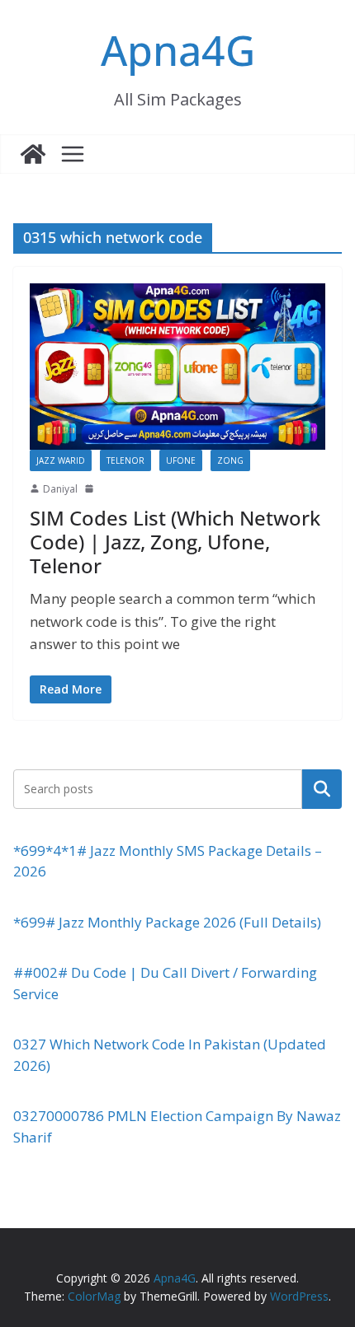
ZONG (230, 460)
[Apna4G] (33, 154)
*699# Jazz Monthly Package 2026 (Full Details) (167, 922)
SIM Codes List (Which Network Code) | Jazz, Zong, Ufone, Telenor (175, 541)
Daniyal (60, 489)
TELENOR (125, 460)
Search (322, 788)
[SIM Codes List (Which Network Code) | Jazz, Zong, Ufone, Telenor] (177, 366)
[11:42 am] (90, 488)
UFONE (181, 460)
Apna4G (178, 50)
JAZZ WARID (60, 460)
